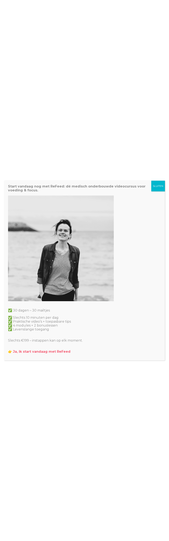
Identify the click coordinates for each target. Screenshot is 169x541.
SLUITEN (158, 185)
